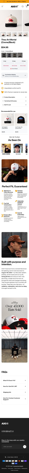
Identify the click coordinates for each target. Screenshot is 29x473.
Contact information (14, 470)
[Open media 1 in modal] (11, 21)
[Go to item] (3, 34)
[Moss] (14, 55)
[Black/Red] (3, 55)
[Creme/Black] (19, 55)
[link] (8, 431)
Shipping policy (24, 468)
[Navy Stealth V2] (9, 55)
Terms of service (17, 468)
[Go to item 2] (26, 75)
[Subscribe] (24, 446)
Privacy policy (10, 468)
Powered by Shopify (18, 466)
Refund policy (4, 468)
